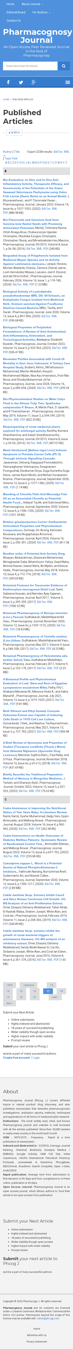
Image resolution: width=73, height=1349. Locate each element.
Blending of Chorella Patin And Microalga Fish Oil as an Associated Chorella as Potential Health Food (35, 498)
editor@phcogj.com (48, 1318)
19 (7, 997)
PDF (5, 212)
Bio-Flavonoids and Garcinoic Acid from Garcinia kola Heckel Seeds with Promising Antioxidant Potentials (32, 224)
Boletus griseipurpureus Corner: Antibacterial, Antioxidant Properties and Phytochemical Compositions (35, 526)
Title (17, 151)
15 (21, 991)
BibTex (58, 151)
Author (7, 151)
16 (34, 991)
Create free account (16, 1057)
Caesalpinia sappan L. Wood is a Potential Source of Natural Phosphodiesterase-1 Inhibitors (32, 867)
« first (9, 985)
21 (34, 997)
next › (55, 997)
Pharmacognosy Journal (37, 36)
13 (51, 985)
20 (21, 997)
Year (15, 158)
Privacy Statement (37, 1342)
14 (7, 991)
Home (10, 4)
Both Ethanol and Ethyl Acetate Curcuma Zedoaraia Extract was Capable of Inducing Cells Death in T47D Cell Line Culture (33, 715)
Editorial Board (16, 12)
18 (61, 991)
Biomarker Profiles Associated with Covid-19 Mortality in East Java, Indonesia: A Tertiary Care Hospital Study (36, 363)
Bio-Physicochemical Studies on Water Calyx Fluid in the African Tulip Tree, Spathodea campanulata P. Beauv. (34, 403)
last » (9, 1003)
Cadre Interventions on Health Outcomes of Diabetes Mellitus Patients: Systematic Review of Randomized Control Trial (35, 840)
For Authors (40, 12)
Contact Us (14, 20)
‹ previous (28, 985)
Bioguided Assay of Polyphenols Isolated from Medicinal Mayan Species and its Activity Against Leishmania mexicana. (35, 259)
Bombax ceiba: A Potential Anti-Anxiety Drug (34, 553)
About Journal (31, 4)
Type (7, 158)
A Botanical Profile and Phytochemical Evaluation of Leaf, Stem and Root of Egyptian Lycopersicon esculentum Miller (35, 683)
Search (15, 132)
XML (66, 151)
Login (36, 1057)
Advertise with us (36, 1335)
